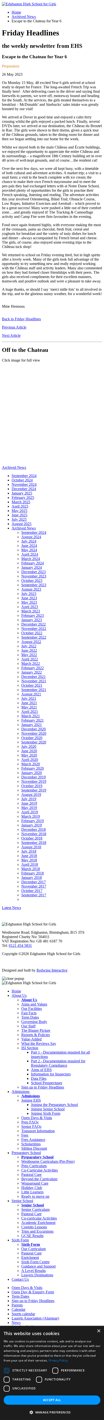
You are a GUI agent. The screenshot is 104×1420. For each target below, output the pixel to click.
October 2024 (22, 480)
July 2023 (28, 594)
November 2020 (33, 733)
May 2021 (29, 707)
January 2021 (31, 725)
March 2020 (30, 764)
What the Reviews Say (38, 1043)
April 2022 (29, 659)
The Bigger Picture (35, 1030)
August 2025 (21, 524)
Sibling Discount (34, 1148)
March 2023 (30, 611)
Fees (24, 1135)
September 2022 (33, 637)
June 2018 (29, 856)
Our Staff (28, 1026)
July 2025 (19, 519)
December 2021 (33, 677)
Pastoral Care (31, 1174)
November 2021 (33, 681)
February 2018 (32, 873)
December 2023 (33, 572)
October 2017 (31, 891)
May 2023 (29, 602)
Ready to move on (35, 1196)
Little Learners (32, 1192)
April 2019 (29, 812)
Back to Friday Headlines (21, 319)
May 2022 (29, 655)
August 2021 (31, 694)
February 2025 (23, 497)
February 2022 (32, 668)
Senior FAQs (31, 1126)
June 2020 (29, 751)
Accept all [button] (52, 1400)
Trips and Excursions (37, 1231)
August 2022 (31, 642)
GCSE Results (32, 1236)
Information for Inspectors (51, 1074)
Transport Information (38, 1131)
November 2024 (24, 484)
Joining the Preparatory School (54, 1105)
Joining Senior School (48, 1109)
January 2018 (31, 877)
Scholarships (31, 1144)
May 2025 (19, 511)
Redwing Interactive (52, 970)
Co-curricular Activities (39, 1218)
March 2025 (21, 502)
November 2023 (33, 576)
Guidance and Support (38, 1266)
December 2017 (33, 882)
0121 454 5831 (20, 945)
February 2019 (32, 821)
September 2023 (33, 585)
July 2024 (28, 541)
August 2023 (31, 589)
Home (16, 12)
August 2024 (31, 537)
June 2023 (29, 598)
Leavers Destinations (37, 1275)
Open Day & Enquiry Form (33, 1292)
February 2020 (32, 768)
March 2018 (30, 869)
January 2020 (31, 773)
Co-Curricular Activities (39, 1170)
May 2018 (29, 860)
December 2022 (33, 624)
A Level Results (33, 1271)
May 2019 (29, 808)
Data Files (38, 1078)
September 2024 (24, 476)
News (16, 1323)
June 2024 (29, 546)
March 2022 (30, 663)
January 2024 (31, 567)
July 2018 (28, 851)
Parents (17, 1305)
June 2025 (19, 515)
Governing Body (34, 1022)
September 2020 (33, 742)
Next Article (11, 335)
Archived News (24, 17)
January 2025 (22, 493)
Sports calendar (23, 1314)
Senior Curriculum (35, 1209)
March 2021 (30, 716)
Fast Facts (29, 1013)
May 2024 (29, 550)
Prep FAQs (29, 1122)
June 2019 (29, 803)
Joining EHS (31, 1100)
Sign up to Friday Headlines (42, 1087)
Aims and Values (34, 1004)
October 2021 (31, 685)
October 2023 (31, 580)
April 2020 (29, 760)
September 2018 (33, 843)
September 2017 (33, 895)
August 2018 (31, 847)
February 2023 (32, 615)
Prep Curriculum (34, 1166)
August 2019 (31, 795)
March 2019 (30, 816)
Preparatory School (26, 1153)
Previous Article (14, 327)
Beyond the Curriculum (39, 1179)
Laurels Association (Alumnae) (35, 1318)
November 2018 (33, 834)
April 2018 (29, 864)
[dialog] (52, 1373)
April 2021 (29, 712)
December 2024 (24, 489)
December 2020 (33, 729)
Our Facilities (31, 1009)
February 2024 (32, 563)
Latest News (11, 908)
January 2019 (31, 825)
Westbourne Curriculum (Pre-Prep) (47, 1161)
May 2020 (29, 755)
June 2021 (29, 703)
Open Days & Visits (36, 1118)
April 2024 (29, 554)
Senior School (22, 1201)
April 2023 (29, 607)
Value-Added (31, 1039)
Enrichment (30, 1257)
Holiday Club (31, 1188)
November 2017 (33, 886)
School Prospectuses (46, 1083)
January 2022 (31, 672)
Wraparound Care (34, 1183)
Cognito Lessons (34, 1227)
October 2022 (31, 633)
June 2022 (29, 650)
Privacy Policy (58, 1360)
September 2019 (33, 790)
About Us (19, 995)
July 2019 (28, 799)
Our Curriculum (33, 1249)
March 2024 (30, 559)
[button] (52, 1412)
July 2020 (28, 746)
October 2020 (31, 738)
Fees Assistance (33, 1140)
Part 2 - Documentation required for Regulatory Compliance (58, 1063)
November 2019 (33, 781)
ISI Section (29, 1048)
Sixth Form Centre (35, 1262)
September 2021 (33, 690)
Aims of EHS (41, 1070)
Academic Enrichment (38, 1223)
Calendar (18, 1309)
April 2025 (20, 506)
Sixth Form (20, 1240)
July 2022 (28, 646)
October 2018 (31, 838)
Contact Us (20, 1279)
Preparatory (11, 66)
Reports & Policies (35, 1035)
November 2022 (33, 629)
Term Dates (30, 1017)
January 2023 (31, 620)
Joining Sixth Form (45, 1113)
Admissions (21, 1092)
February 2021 (32, 720)
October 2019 (31, 786)
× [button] (98, 1331)
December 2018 (33, 829)
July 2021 (28, 698)
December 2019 (33, 777)
